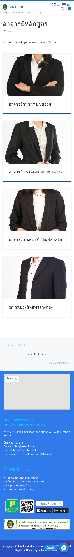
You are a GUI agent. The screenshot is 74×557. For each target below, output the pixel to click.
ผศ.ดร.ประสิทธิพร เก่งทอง (31, 307)
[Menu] (69, 8)
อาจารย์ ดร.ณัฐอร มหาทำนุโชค (36, 172)
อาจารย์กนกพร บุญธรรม (30, 104)
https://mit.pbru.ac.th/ (25, 450)
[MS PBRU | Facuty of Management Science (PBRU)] (5, 6)
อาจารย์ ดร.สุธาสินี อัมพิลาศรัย (35, 239)
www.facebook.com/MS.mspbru (35, 454)
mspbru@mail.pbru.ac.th (24, 446)
